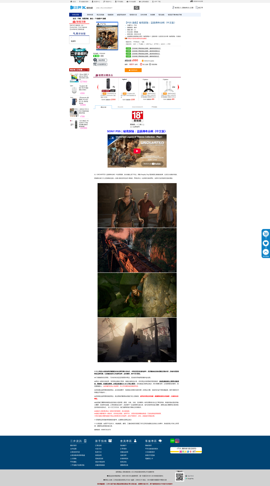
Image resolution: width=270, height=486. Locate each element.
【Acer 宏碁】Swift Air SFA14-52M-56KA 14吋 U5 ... (84, 77)
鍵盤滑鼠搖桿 (121, 15)
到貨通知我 (133, 70)
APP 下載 (157, 1)
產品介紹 (103, 107)
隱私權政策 (126, 472)
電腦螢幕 (110, 15)
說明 (152, 61)
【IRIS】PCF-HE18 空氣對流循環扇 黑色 (84, 111)
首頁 (74, 1)
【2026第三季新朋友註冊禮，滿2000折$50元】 (143, 53)
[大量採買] (100, 65)
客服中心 (108, 1)
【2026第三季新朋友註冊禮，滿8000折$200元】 (143, 48)
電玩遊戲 (161, 15)
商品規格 (120, 107)
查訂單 (200, 8)
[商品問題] (100, 61)
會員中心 (97, 1)
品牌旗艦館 (145, 1)
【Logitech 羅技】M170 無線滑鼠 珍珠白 (83, 88)
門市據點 (120, 1)
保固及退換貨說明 (137, 107)
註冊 (191, 8)
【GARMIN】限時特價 (76, 29)
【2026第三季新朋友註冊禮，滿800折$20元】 (142, 56)
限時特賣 (90, 15)
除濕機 (152, 15)
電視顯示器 (133, 15)
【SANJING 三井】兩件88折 (78, 27)
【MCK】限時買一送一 (76, 25)
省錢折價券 (84, 1)
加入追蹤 (145, 64)
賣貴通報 (154, 64)
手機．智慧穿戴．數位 (85, 18)
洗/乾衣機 (143, 15)
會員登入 (178, 8)
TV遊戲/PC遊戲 (100, 18)
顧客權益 (119, 472)
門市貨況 (154, 107)
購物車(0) (185, 8)
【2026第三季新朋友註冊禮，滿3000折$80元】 (143, 51)
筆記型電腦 (100, 15)
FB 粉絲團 (132, 1)
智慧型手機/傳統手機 (175, 15)
